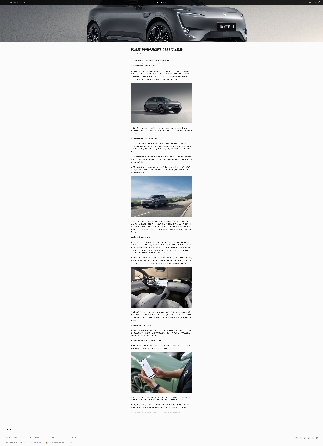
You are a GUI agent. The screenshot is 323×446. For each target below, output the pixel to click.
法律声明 (7, 438)
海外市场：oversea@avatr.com (80, 438)
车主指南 (22, 438)
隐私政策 (14, 438)
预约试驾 (316, 3)
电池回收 (29, 438)
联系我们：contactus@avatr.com (59, 438)
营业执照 (70, 443)
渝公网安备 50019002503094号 (56, 443)
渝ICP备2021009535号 (35, 443)
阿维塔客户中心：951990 (41, 438)
